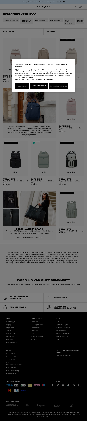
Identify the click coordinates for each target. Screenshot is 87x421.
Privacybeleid (37, 79)
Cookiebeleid (49, 79)
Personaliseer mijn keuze (58, 86)
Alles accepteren (22, 86)
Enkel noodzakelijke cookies (39, 86)
